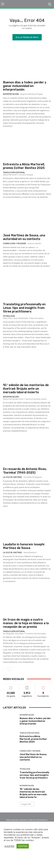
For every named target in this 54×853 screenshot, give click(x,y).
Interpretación (11, 94)
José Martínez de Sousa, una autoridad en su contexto (24, 237)
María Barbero (30, 552)
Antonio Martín (34, 243)
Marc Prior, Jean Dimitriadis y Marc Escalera (23, 318)
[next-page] (10, 669)
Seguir (27, 686)
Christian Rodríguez (33, 477)
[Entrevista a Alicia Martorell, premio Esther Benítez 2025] (27, 145)
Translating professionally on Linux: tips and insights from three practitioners (24, 307)
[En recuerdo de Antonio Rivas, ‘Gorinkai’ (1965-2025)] (27, 450)
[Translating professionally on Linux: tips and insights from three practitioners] (27, 285)
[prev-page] (5, 669)
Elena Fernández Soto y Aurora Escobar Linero (25, 399)
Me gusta (10, 686)
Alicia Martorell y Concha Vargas (18, 175)
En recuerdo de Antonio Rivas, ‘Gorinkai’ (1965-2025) (25, 470)
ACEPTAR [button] (22, 846)
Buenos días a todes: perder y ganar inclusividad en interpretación (24, 85)
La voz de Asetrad (12, 477)
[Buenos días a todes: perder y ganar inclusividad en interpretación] (27, 63)
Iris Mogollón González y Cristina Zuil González (24, 633)
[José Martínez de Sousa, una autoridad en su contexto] (27, 216)
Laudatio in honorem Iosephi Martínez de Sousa (23, 546)
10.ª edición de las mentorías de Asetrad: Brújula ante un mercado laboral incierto (26, 388)
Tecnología (9, 316)
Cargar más (26, 804)
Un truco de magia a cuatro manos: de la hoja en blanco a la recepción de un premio (26, 623)
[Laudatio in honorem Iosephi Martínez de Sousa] (27, 525)
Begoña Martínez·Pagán (31, 94)
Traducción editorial (14, 172)
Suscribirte (43, 686)
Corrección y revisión (14, 243)
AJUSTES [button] (9, 846)
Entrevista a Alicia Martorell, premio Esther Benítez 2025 (24, 166)
